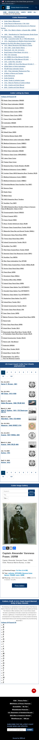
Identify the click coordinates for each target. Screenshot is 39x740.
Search (31, 491)
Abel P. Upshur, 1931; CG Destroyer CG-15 (14, 411)
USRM (22, 575)
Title (5, 498)
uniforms (11, 573)
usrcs (18, 575)
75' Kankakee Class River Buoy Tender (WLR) (17, 334)
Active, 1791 (5, 453)
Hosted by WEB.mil (19, 738)
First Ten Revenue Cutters (11, 358)
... (7, 28)
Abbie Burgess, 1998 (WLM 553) (13, 403)
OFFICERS (18, 573)
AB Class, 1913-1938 (8, 393)
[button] (9, 3)
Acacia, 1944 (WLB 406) (10, 444)
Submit (29, 730)
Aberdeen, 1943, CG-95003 (11, 418)
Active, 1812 (5, 462)
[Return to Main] (34, 692)
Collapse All (5, 97)
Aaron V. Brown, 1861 (9, 384)
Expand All (12, 97)
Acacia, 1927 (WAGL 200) (10, 435)
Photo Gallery (19, 585)
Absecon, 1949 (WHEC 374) (11, 425)
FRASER (12, 575)
